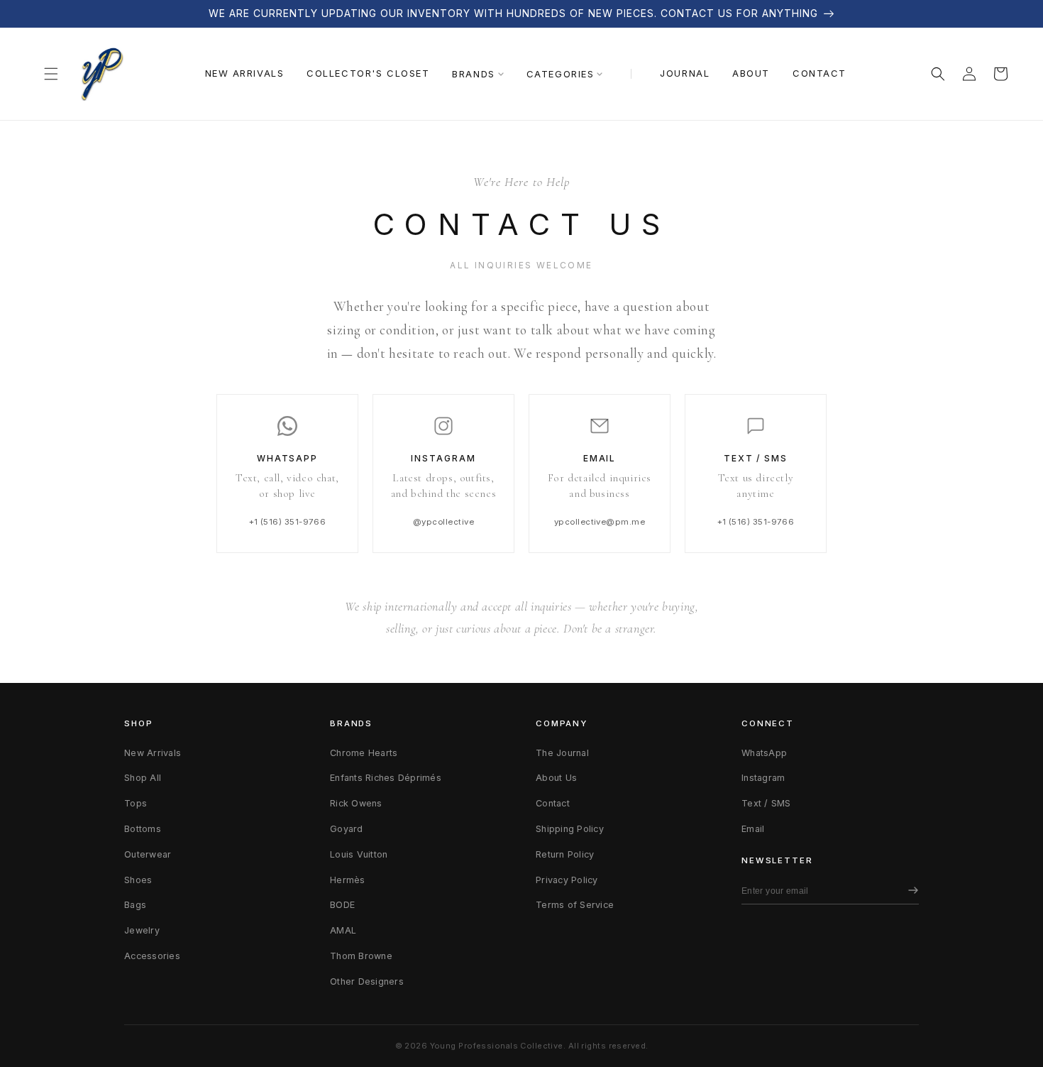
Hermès (347, 880)
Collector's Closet (368, 73)
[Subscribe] (909, 891)
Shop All (142, 777)
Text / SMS (766, 803)
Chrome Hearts (363, 753)
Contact (819, 73)
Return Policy (565, 854)
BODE (342, 904)
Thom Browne (361, 956)
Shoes (138, 880)
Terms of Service (575, 904)
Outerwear (147, 854)
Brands (473, 74)
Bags (135, 904)
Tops (135, 803)
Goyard (346, 828)
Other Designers (367, 981)
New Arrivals (245, 73)
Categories (560, 74)
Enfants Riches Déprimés (385, 777)
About (751, 73)
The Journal (562, 753)
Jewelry (142, 930)
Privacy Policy (567, 880)
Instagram (763, 777)
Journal (685, 73)
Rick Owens (356, 803)
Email (752, 828)
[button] (51, 73)
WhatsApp (764, 753)
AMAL (343, 930)
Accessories (152, 956)
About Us (556, 777)
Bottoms (142, 828)
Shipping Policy (570, 828)
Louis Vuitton (358, 854)
